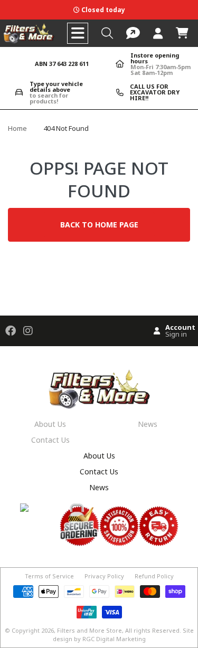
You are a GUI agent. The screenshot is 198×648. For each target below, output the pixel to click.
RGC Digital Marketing (114, 639)
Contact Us (50, 440)
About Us (50, 424)
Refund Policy (154, 576)
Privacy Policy (104, 576)
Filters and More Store (89, 630)
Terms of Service (49, 576)
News (147, 424)
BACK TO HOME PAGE (99, 225)
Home (17, 128)
